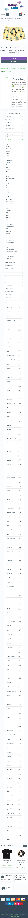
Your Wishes (14, 835)
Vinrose (14, 822)
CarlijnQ (14, 390)
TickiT (14, 791)
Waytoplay (14, 826)
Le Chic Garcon (14, 587)
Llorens (14, 617)
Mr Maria (14, 682)
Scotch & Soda (14, 743)
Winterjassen (8, 297)
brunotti (14, 382)
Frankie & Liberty (14, 482)
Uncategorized (9, 291)
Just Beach (14, 560)
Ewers (14, 469)
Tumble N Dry (14, 805)
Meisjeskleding (9, 203)
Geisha (7, 167)
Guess (14, 499)
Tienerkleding (8, 285)
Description (5, 77)
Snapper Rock (14, 761)
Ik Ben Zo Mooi (14, 530)
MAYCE (14, 652)
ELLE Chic (14, 460)
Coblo (14, 417)
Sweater (8, 233)
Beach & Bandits (7, 71)
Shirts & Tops (9, 224)
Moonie (14, 678)
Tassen (8, 235)
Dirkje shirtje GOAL (6, 860)
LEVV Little (14, 604)
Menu (2, 14)
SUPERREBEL (14, 778)
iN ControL (14, 534)
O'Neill (14, 713)
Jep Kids (14, 556)
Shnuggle (14, 752)
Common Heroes (14, 421)
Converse (14, 425)
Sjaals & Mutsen (10, 226)
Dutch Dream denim (14, 456)
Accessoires (8, 116)
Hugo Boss (14, 517)
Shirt (7, 222)
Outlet (6, 280)
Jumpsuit (8, 181)
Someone (14, 765)
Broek (7, 155)
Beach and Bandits (14, 360)
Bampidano (14, 347)
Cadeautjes (8, 125)
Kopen (15, 58)
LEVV (7, 194)
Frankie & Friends (10, 165)
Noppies (14, 704)
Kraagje (8, 190)
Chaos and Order (10, 160)
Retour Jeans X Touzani (14, 735)
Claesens (14, 412)
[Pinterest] (21, 903)
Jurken (7, 183)
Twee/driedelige (10, 242)
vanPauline (14, 818)
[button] (25, 26)
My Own (14, 687)
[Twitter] (9, 903)
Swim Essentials (14, 783)
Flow (14, 473)
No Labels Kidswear (14, 691)
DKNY (14, 447)
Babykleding (8, 119)
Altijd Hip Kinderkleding (7, 914)
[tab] (6, 77)
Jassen (7, 176)
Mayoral (14, 661)
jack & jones (14, 547)
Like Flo (8, 197)
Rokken (8, 217)
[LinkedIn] (12, 903)
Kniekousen (9, 187)
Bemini (14, 373)
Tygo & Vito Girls (14, 813)
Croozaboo (14, 430)
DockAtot (14, 451)
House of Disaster (14, 512)
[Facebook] (6, 903)
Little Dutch (14, 613)
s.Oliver (14, 739)
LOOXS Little (9, 199)
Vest (7, 245)
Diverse (8, 162)
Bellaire (14, 364)
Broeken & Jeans (10, 158)
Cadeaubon (8, 122)
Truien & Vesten (10, 240)
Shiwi (14, 748)
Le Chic (14, 582)
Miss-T (14, 669)
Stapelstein (14, 770)
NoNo (7, 208)
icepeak (14, 526)
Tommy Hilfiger (14, 796)
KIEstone (8, 185)
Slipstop (14, 757)
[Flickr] (18, 903)
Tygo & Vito (14, 809)
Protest (14, 717)
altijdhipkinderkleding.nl (14, 916)
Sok (7, 229)
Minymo (14, 665)
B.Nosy (8, 146)
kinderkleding (4, 68)
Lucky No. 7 (14, 630)
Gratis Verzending (9, 888)
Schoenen (8, 219)
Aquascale (14, 325)
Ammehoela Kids (14, 321)
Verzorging (8, 294)
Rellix (14, 726)
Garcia (14, 491)
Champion (14, 399)
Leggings (8, 192)
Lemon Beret (14, 591)
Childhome (14, 408)
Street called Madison (14, 774)
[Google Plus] (15, 903)
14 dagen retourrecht (22, 876)
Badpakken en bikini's (12, 251)
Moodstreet (9, 206)
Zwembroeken (10, 256)
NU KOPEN (15, 96)
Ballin (14, 342)
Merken (7, 271)
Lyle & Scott (14, 634)
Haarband (8, 169)
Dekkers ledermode (14, 438)
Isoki (14, 543)
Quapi (7, 215)
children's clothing (9, 128)
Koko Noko (14, 573)
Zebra (14, 839)
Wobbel (14, 831)
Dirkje (14, 443)
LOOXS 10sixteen (14, 621)
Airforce (14, 316)
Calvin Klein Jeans (14, 386)
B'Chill (14, 334)
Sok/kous (8, 231)
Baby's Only (14, 338)
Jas (7, 174)
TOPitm (8, 238)
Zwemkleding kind (20, 68)
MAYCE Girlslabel (10, 201)
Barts (14, 351)
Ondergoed (8, 210)
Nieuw (6, 277)
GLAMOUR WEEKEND (10, 131)
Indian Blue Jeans (14, 539)
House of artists (14, 508)
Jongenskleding (9, 134)
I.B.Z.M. (14, 521)
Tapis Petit (14, 787)
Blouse (7, 153)
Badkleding (8, 151)
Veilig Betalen (8, 875)
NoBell (14, 696)
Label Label (14, 578)
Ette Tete (14, 464)
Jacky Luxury (9, 171)
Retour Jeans (14, 730)
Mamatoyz (14, 648)
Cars (14, 395)
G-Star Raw (14, 486)
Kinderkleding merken (10, 262)
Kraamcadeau (8, 265)
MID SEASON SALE (10, 274)
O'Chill (14, 709)
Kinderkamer (8, 137)
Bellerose (14, 369)
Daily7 (14, 434)
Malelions (14, 643)
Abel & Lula (14, 308)
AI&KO (7, 144)
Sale (6, 283)
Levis (14, 595)
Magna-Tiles (14, 639)
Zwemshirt (9, 258)
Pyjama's (8, 213)
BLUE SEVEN (14, 377)
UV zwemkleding (11, 68)
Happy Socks (14, 504)
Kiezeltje (14, 569)
